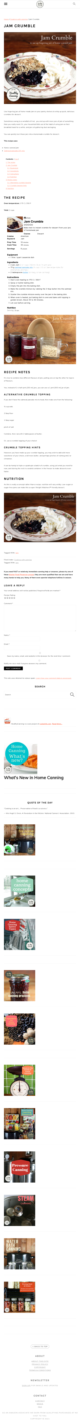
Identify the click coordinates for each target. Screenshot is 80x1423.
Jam (17, 553)
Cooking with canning (19, 19)
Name (7, 635)
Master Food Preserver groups (21, 575)
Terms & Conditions (40, 1370)
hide (16, 159)
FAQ (40, 1407)
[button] (25, 225)
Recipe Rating (9, 595)
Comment (8, 603)
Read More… (57, 724)
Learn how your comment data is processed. (54, 678)
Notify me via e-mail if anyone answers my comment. (25, 663)
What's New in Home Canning (34, 777)
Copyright (40, 1367)
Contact (40, 1401)
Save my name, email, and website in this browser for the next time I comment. (39, 656)
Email (7, 644)
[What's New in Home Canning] (20, 774)
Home (6, 19)
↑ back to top (40, 1346)
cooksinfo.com (45, 724)
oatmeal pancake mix (24, 267)
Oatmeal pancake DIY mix (14, 151)
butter (25, 272)
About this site (40, 1361)
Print (28, 218)
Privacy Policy (40, 1364)
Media (40, 1404)
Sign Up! (26, 1385)
